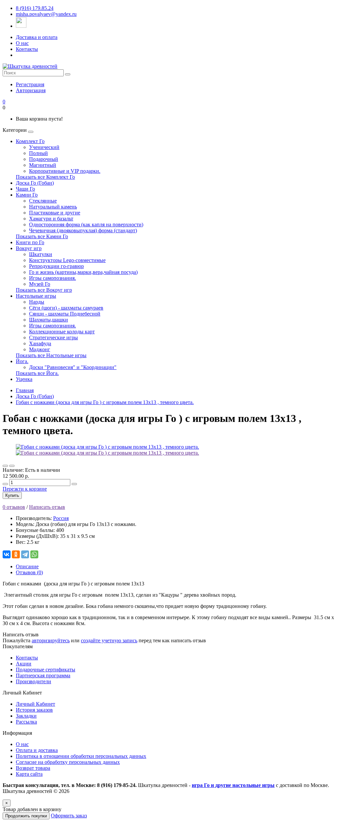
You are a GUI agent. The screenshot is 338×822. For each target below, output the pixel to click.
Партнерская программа (43, 675)
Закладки (26, 716)
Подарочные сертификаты (45, 669)
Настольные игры (36, 296)
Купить (12, 495)
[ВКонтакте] (7, 554)
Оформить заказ (69, 815)
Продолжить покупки (26, 815)
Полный (38, 153)
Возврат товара (33, 768)
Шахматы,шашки (48, 319)
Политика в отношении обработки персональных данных (81, 756)
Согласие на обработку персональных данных (68, 762)
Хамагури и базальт (51, 218)
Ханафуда (40, 343)
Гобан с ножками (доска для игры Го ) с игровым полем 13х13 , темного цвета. (105, 402)
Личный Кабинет (35, 704)
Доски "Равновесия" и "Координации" (73, 367)
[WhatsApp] (34, 554)
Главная (25, 390)
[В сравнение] (12, 466)
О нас (22, 43)
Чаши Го (25, 189)
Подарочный (43, 159)
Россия (61, 518)
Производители (33, 681)
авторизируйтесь (51, 640)
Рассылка (26, 722)
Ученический (44, 147)
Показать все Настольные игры (51, 355)
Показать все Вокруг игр (44, 290)
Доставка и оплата (36, 37)
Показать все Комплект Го (45, 177)
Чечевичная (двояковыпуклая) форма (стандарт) (83, 230)
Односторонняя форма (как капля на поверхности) (86, 224)
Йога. (22, 361)
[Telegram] (25, 554)
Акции (23, 663)
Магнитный (42, 165)
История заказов (34, 710)
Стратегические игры (53, 337)
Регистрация (30, 84)
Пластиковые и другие (54, 212)
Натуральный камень (53, 206)
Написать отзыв (47, 507)
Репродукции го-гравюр (56, 266)
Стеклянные (43, 201)
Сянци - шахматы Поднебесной (64, 314)
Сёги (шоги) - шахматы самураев (66, 308)
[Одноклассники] (16, 554)
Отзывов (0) (29, 572)
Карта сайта (29, 774)
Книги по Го (30, 242)
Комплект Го (30, 141)
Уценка (24, 379)
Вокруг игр (29, 248)
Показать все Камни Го (42, 236)
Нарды (36, 302)
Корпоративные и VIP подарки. (64, 171)
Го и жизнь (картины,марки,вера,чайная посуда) (83, 272)
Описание (27, 566)
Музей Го (39, 284)
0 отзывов (14, 507)
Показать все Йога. (37, 373)
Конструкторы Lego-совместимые (67, 260)
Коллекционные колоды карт (62, 331)
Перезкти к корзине (25, 489)
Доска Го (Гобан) (35, 183)
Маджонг (39, 349)
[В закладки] (5, 466)
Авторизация (31, 90)
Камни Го (27, 195)
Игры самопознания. (52, 278)
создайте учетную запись (109, 640)
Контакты (27, 49)
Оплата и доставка (37, 750)
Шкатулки (40, 254)
